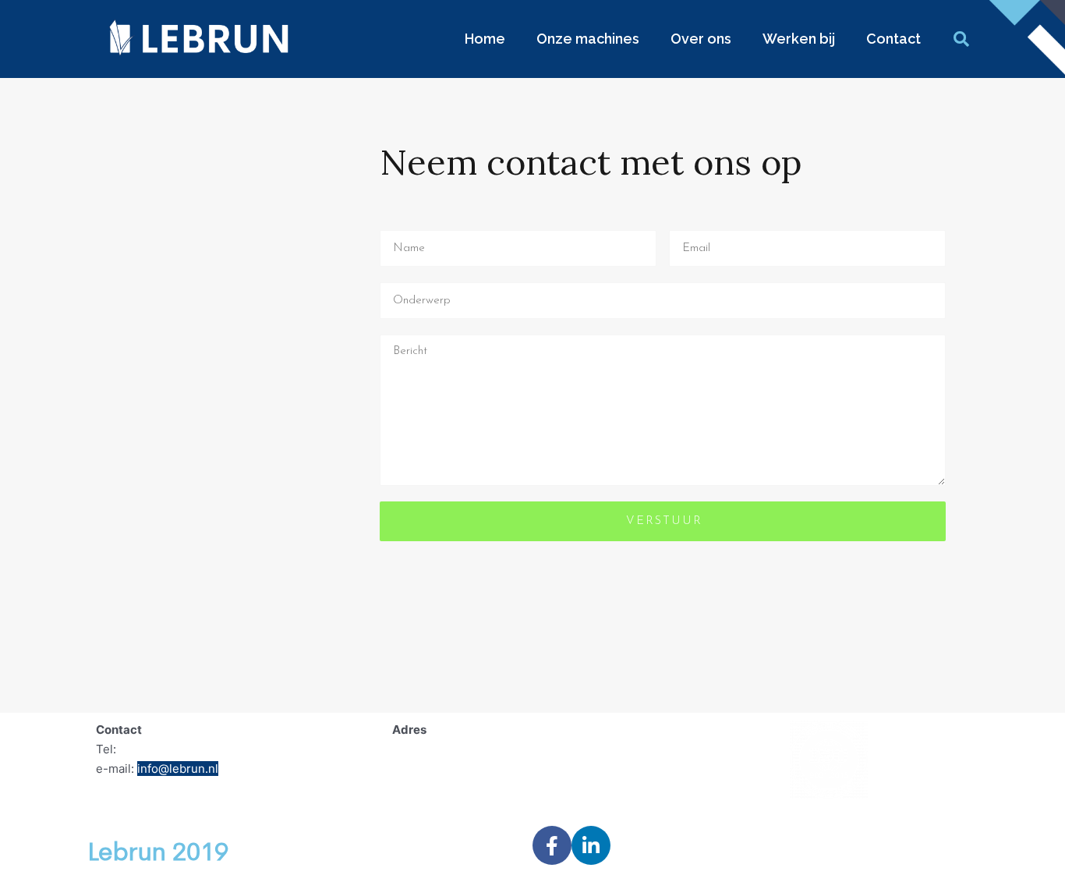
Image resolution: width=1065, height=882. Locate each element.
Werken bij (798, 38)
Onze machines (587, 38)
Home (485, 38)
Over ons (700, 38)
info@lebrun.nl (177, 768)
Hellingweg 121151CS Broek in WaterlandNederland (466, 768)
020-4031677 (157, 749)
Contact (893, 38)
